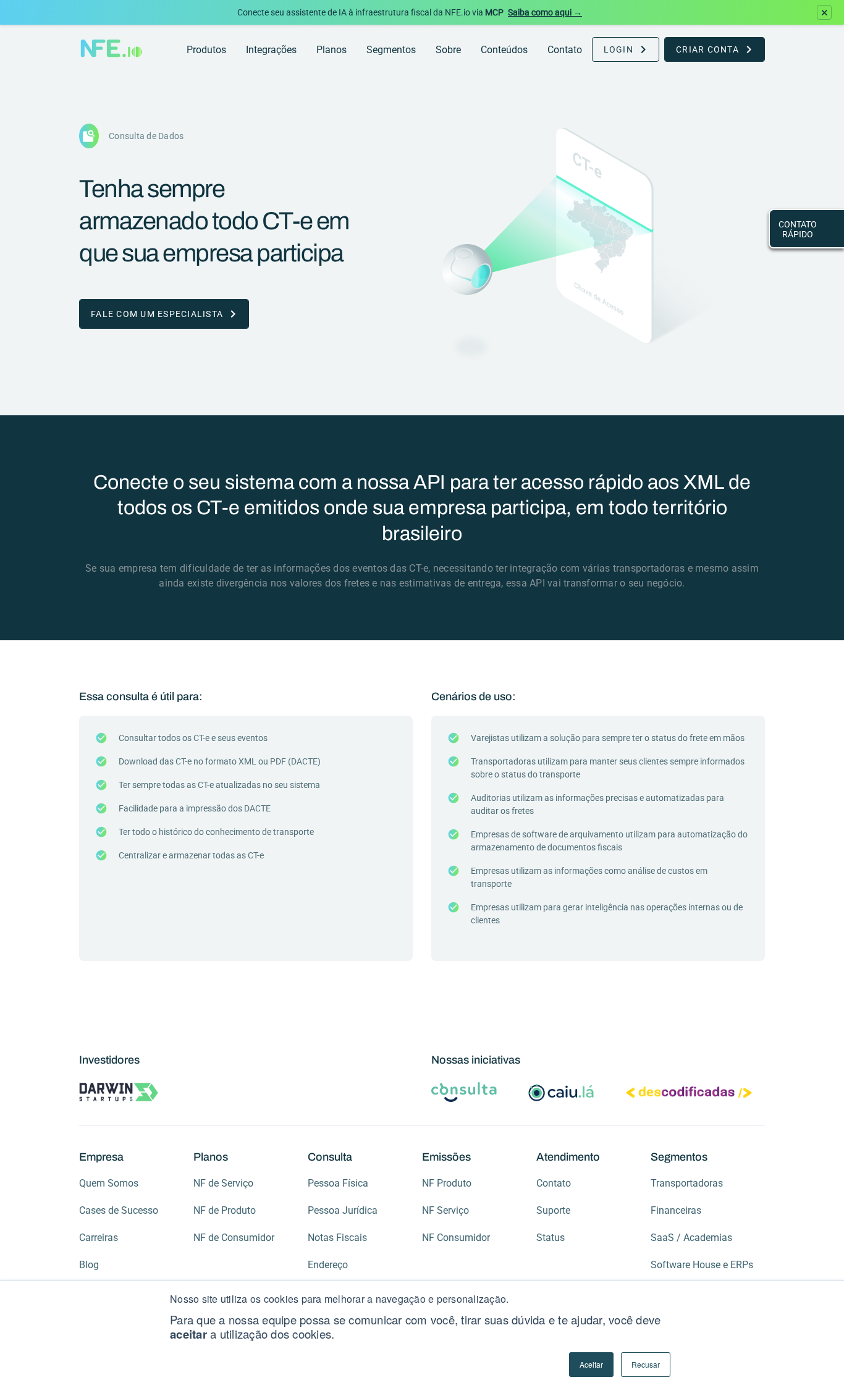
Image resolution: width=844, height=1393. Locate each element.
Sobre (448, 50)
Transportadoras (687, 1183)
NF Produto (446, 1183)
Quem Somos (108, 1183)
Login (618, 49)
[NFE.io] (111, 50)
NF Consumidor (456, 1237)
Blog (89, 1265)
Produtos (206, 50)
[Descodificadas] (689, 1093)
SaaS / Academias (691, 1237)
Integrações (271, 50)
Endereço (328, 1265)
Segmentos (391, 50)
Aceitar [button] (591, 1364)
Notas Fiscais (337, 1237)
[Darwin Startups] (119, 1093)
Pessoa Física (338, 1183)
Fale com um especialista (157, 314)
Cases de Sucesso (118, 1210)
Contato (564, 50)
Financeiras (676, 1210)
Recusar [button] (645, 1364)
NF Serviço (445, 1210)
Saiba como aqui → (545, 12)
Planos (331, 50)
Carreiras (98, 1237)
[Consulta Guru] (464, 1093)
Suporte (553, 1210)
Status (550, 1237)
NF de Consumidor (233, 1237)
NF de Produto (224, 1210)
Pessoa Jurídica (343, 1210)
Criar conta (707, 49)
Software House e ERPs (702, 1265)
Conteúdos (504, 50)
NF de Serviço (223, 1183)
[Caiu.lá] (561, 1093)
